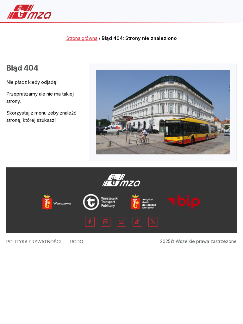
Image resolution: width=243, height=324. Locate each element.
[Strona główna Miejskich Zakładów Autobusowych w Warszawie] (29, 11)
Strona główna (81, 38)
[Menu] (228, 12)
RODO (76, 241)
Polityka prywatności (33, 241)
